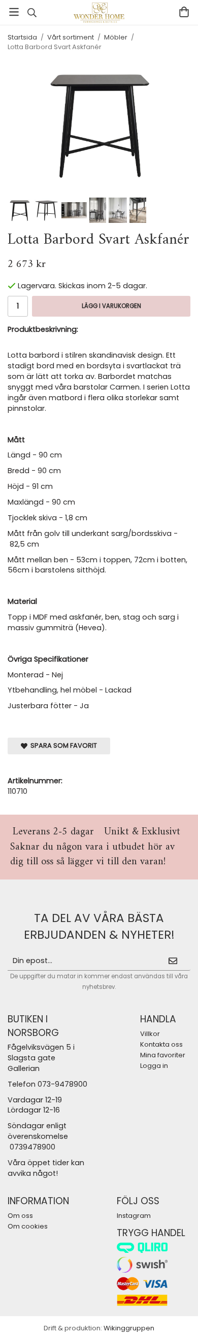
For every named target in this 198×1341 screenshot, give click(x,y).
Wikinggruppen (129, 1328)
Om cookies (28, 1226)
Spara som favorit (62, 745)
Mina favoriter (162, 1055)
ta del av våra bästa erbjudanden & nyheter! (99, 926)
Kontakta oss (161, 1044)
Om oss (20, 1215)
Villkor (150, 1034)
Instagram (134, 1215)
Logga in (154, 1065)
